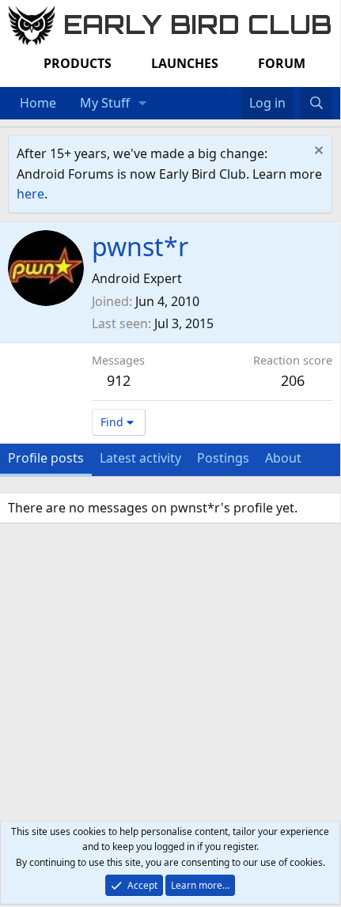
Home (38, 102)
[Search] (316, 103)
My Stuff (105, 102)
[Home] (217, 93)
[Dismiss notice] (317, 152)
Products (78, 63)
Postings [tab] (223, 458)
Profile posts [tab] (46, 458)
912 (119, 380)
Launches (184, 63)
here (30, 193)
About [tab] (283, 458)
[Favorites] (233, 93)
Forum (281, 63)
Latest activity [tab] (140, 458)
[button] (142, 103)
